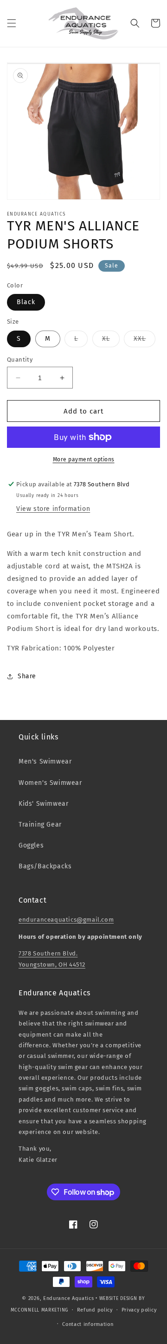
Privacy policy (139, 1310)
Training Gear (40, 824)
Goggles (31, 845)
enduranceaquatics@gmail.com (66, 919)
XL (111, 340)
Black (26, 302)
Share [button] (27, 676)
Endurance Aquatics (68, 1298)
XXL (144, 340)
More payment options (84, 459)
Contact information (87, 1324)
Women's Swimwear (50, 783)
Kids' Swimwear (43, 804)
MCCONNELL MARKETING (39, 1310)
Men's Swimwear (45, 761)
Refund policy (95, 1310)
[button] (11, 23)
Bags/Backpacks (45, 866)
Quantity (19, 359)
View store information (53, 509)
